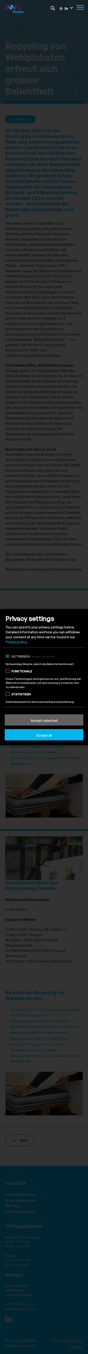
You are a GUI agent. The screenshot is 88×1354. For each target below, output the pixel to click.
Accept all (44, 735)
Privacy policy (16, 642)
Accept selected (44, 721)
